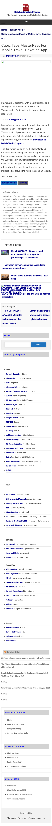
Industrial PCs (12, 758)
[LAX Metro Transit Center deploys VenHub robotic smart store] (25, 292)
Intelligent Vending (14, 729)
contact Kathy (23, 733)
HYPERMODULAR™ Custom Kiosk (20, 794)
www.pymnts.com (17, 119)
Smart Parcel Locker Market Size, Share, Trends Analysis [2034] (25, 688)
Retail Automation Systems (27, 12)
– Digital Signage (20, 435)
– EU (15, 632)
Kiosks (9, 720)
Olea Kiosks (11, 786)
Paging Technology (14, 762)
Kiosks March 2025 (16, 790)
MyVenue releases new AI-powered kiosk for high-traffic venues (25, 658)
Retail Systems (9, 182)
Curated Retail (13, 652)
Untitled (4, 682)
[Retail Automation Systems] (26, 10)
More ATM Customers (15, 724)
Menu (26, 22)
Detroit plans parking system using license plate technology (40, 315)
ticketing (23, 182)
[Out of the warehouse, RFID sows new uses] (5, 281)
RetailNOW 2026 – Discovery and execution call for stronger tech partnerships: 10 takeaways (27, 254)
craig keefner (12, 56)
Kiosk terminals (13, 753)
